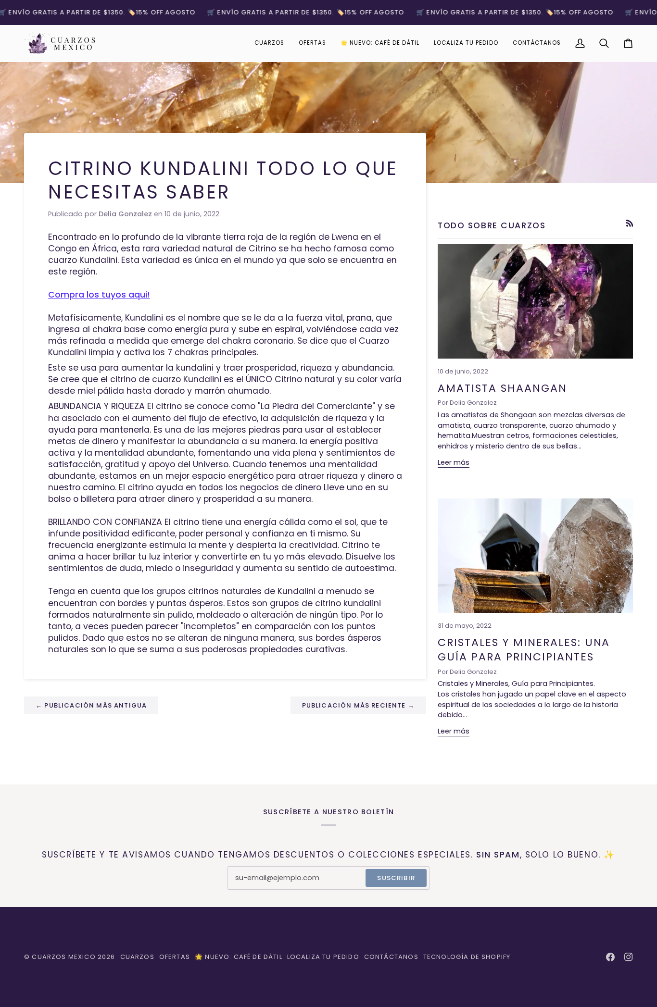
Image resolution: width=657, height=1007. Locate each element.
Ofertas (174, 956)
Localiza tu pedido (323, 956)
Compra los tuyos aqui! (99, 294)
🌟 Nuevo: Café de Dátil (238, 956)
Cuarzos (137, 956)
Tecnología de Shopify (467, 956)
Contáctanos (391, 956)
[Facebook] (610, 957)
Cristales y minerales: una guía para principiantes (524, 649)
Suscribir (396, 878)
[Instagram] (628, 957)
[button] (269, 43)
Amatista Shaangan (502, 388)
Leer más (453, 462)
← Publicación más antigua (91, 705)
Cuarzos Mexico (63, 956)
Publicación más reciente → (358, 705)
